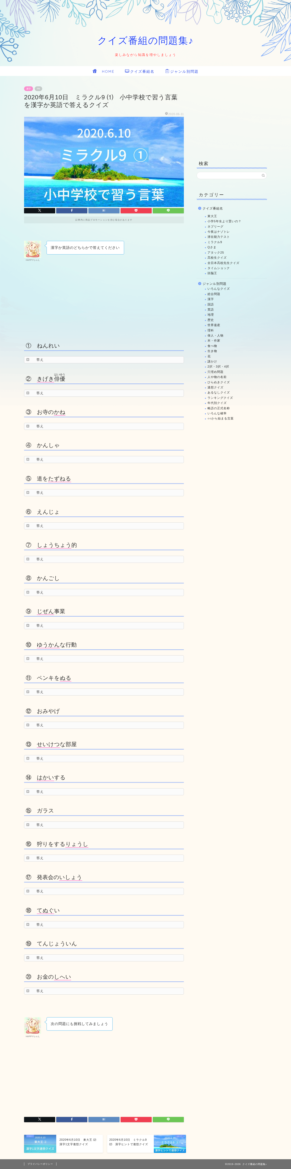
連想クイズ (215, 387)
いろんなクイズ (218, 288)
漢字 (28, 88)
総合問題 (213, 294)
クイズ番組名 (142, 71)
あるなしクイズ (218, 392)
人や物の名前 (217, 377)
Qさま (211, 247)
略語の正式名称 (218, 408)
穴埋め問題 (215, 372)
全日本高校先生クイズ (223, 263)
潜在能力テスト (218, 236)
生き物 (212, 351)
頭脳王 (212, 273)
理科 (210, 330)
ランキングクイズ (220, 397)
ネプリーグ (215, 226)
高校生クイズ (217, 257)
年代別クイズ (217, 403)
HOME (106, 71)
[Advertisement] (104, 300)
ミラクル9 (214, 242)
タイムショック (218, 268)
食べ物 (212, 346)
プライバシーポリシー (40, 1164)
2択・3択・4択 (218, 366)
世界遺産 (213, 325)
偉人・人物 (215, 335)
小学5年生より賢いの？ (224, 221)
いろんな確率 (217, 413)
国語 (210, 304)
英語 (210, 309)
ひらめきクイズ (218, 382)
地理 (210, 314)
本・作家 (213, 340)
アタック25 (215, 252)
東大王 (212, 216)
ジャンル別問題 (184, 71)
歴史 (210, 320)
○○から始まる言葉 (220, 418)
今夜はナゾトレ (218, 231)
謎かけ (212, 361)
